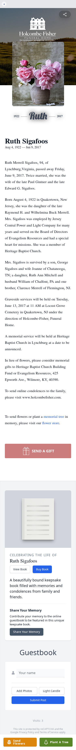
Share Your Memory (26, 632)
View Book (20, 569)
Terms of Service (49, 732)
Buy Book (42, 569)
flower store (50, 422)
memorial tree (54, 416)
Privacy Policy (26, 732)
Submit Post (38, 700)
